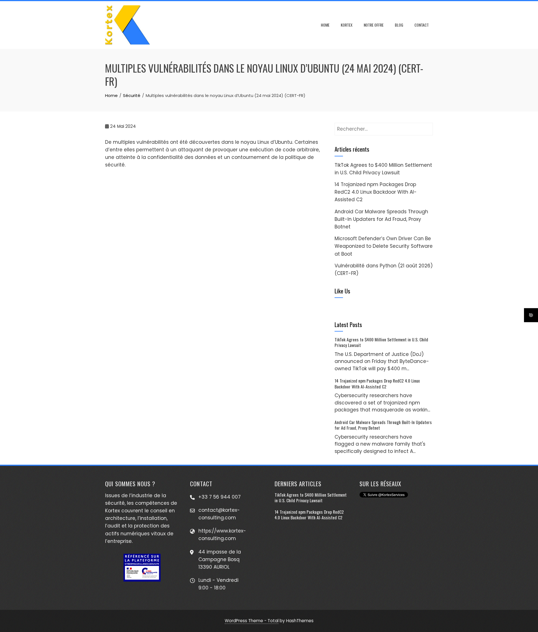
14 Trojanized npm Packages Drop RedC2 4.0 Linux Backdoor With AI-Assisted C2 (376, 192)
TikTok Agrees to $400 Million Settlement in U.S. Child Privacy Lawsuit (381, 342)
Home (325, 25)
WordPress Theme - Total (252, 621)
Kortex (347, 25)
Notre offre (374, 25)
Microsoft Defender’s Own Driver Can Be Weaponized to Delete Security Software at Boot (384, 246)
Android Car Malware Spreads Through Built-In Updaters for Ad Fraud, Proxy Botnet (381, 219)
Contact (421, 25)
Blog (399, 25)
